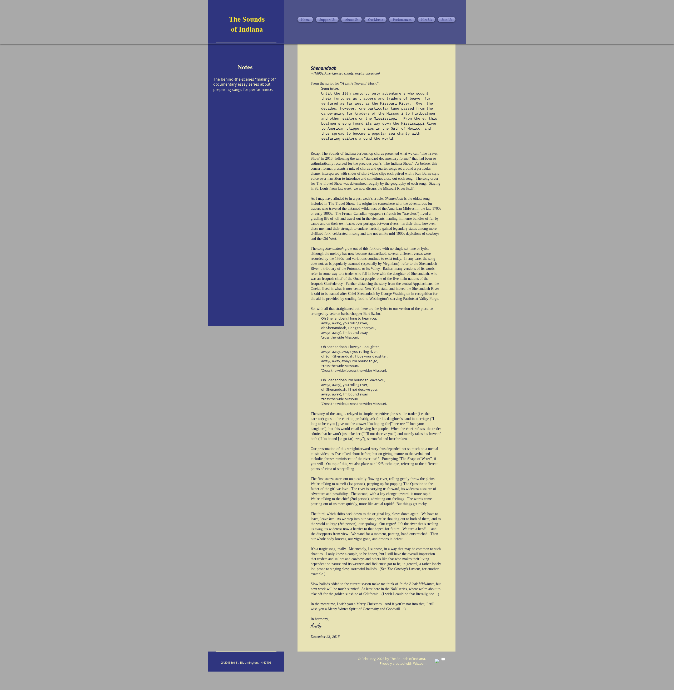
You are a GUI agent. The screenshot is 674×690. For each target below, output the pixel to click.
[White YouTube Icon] (443, 659)
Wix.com (420, 663)
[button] (351, 19)
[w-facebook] (437, 661)
